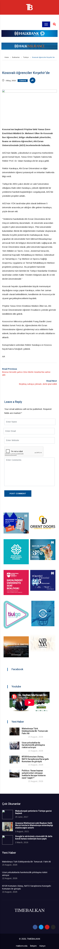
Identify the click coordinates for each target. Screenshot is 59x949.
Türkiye (26, 57)
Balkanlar (16, 57)
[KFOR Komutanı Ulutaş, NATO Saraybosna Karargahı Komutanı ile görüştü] (14, 759)
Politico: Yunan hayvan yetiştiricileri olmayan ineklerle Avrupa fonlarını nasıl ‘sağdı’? (34, 774)
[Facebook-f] (35, 927)
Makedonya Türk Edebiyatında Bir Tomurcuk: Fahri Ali (35, 731)
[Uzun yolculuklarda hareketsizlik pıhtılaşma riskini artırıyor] (14, 746)
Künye (42, 946)
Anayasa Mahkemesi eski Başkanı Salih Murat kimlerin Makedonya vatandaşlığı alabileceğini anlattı (34, 825)
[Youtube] (47, 927)
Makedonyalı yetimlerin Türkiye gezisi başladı (33, 812)
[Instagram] (53, 927)
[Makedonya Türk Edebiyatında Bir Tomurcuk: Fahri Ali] (14, 731)
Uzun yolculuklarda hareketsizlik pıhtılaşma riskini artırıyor (33, 745)
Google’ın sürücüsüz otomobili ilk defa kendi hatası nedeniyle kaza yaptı (33, 837)
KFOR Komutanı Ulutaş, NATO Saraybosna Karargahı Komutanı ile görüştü (35, 759)
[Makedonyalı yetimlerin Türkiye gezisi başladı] (7, 814)
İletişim (33, 946)
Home (7, 57)
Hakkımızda (21, 946)
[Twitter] (41, 927)
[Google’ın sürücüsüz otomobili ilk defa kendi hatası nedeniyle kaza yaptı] (7, 840)
